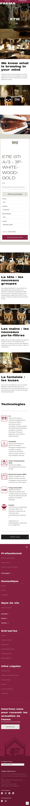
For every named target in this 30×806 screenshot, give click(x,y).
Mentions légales (5, 680)
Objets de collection (6, 607)
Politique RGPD (5, 671)
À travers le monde (6, 640)
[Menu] (28, 4)
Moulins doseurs (5, 562)
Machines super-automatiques (9, 567)
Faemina (3, 586)
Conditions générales (7, 689)
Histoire (3, 635)
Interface (4, 206)
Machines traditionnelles (7, 558)
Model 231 (3, 684)
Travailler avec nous (6, 653)
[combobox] (15, 202)
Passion (4, 618)
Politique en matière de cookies (9, 675)
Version (4, 198)
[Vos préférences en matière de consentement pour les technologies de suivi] (27, 803)
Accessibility (4, 693)
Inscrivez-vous (10, 727)
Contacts (4, 623)
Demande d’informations (15, 237)
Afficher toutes (15, 537)
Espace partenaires (6, 658)
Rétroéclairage (6, 213)
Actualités (4, 614)
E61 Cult (3, 590)
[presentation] (15, 403)
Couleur (4, 221)
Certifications (4, 644)
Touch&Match (4, 595)
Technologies (5, 573)
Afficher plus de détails (15, 194)
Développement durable (7, 649)
